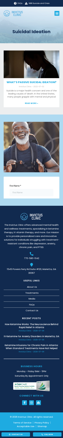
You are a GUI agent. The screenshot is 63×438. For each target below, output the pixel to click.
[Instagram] (31, 402)
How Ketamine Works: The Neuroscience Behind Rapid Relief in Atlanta (31, 326)
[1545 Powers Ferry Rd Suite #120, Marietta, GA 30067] (31, 265)
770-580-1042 (31, 258)
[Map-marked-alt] (38, 402)
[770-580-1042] (31, 254)
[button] (57, 13)
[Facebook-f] (24, 402)
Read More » (31, 103)
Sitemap (42, 426)
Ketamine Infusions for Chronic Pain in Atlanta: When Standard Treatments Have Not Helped (31, 347)
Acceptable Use (25, 426)
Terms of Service (22, 422)
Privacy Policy (42, 422)
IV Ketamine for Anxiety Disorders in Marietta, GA (31, 336)
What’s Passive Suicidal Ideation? (31, 82)
